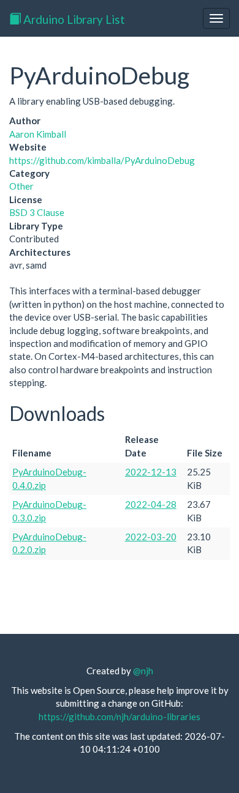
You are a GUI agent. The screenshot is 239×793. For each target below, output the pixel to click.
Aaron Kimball (37, 134)
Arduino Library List (73, 19)
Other (21, 186)
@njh (143, 670)
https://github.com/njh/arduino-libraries (119, 716)
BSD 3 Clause (36, 212)
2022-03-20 (150, 536)
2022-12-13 (150, 471)
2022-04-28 (150, 504)
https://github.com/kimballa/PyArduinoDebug (102, 160)
